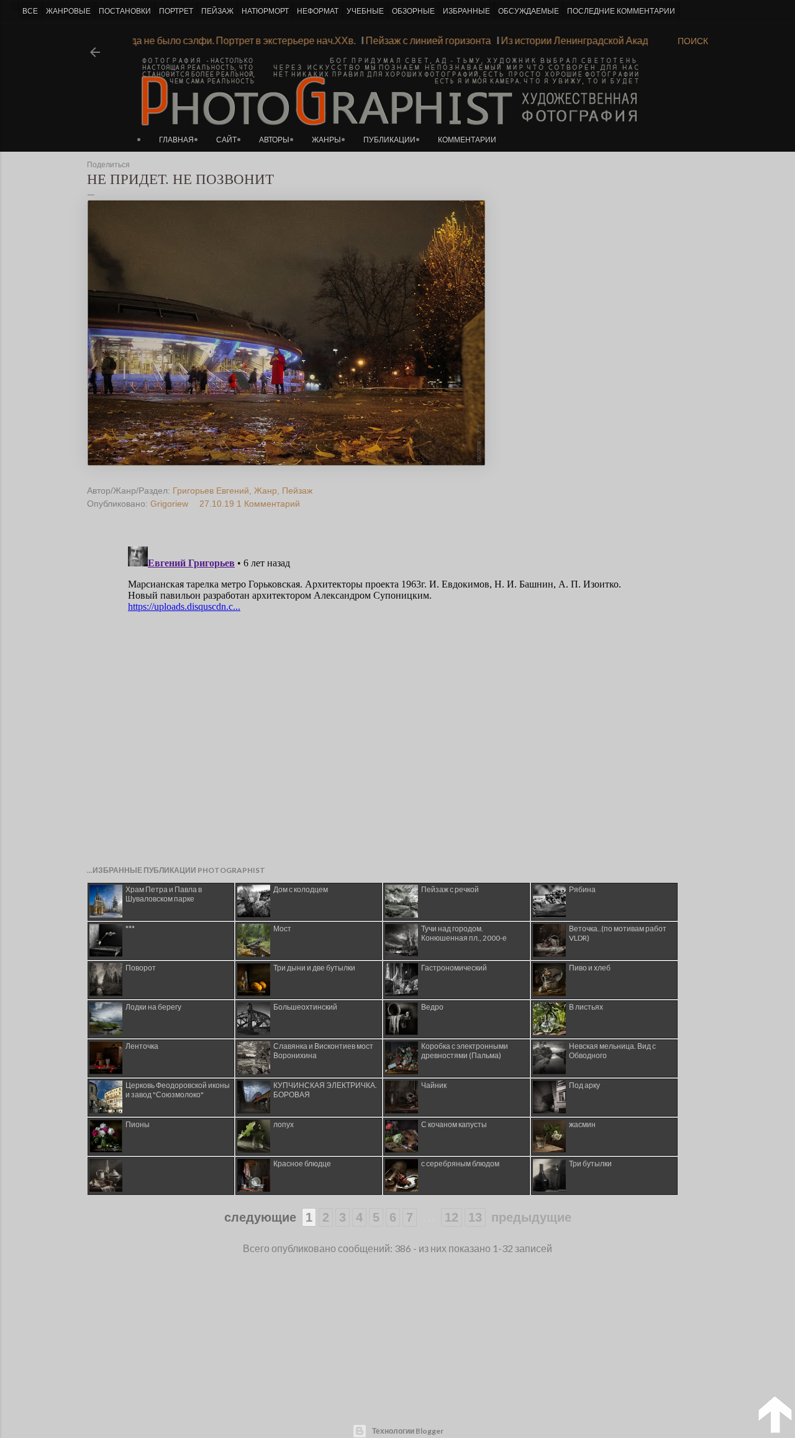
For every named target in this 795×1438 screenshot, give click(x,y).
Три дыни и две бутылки (314, 967)
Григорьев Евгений (211, 490)
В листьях (586, 1007)
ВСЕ (30, 11)
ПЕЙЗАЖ (217, 11)
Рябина (582, 889)
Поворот (140, 967)
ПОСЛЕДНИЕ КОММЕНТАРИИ (621, 11)
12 (451, 1217)
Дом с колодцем (300, 889)
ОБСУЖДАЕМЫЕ (528, 11)
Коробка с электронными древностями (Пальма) (464, 1050)
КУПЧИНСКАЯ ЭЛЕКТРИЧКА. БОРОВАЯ (325, 1090)
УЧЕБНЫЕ (365, 11)
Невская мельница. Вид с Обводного (612, 1050)
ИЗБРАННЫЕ (466, 11)
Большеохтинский (305, 1007)
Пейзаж (297, 490)
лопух (283, 1124)
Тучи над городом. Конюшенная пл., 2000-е (464, 933)
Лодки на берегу (153, 1007)
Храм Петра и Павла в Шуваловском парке (163, 894)
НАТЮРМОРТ (265, 11)
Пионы (137, 1124)
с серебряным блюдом (460, 1163)
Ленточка (141, 1046)
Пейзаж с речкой (450, 889)
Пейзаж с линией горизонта (441, 40)
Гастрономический (454, 967)
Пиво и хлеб (590, 967)
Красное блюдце (302, 1163)
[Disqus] (374, 697)
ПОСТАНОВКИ (125, 11)
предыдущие (531, 1217)
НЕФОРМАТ (317, 11)
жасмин (582, 1124)
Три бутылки (590, 1163)
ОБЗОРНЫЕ (413, 11)
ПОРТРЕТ (176, 11)
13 (475, 1217)
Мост (282, 928)
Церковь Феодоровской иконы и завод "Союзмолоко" (177, 1090)
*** (130, 928)
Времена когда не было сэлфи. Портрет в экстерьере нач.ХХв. (227, 40)
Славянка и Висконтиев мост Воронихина (323, 1050)
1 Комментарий (268, 504)
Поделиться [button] (108, 164)
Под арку (584, 1085)
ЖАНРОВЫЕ (68, 11)
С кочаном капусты (454, 1124)
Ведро (432, 1007)
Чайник (434, 1085)
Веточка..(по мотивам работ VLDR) (617, 933)
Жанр (265, 490)
